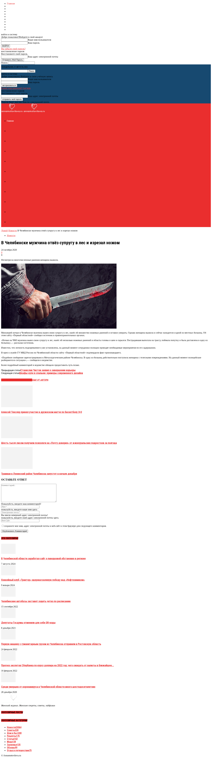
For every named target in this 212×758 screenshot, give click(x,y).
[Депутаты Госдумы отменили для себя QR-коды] (8, 617)
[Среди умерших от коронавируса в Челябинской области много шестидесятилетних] (8, 681)
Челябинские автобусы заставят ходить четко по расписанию (36, 601)
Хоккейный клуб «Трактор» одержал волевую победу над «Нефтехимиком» (43, 579)
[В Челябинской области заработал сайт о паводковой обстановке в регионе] (8, 553)
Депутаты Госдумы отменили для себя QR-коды (28, 622)
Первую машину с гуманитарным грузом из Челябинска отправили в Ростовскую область (51, 643)
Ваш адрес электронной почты (43, 56)
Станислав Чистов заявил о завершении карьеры (48, 370)
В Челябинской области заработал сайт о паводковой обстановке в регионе (43, 558)
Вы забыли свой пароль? (13, 49)
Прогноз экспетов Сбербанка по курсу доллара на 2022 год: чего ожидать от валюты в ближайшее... (57, 665)
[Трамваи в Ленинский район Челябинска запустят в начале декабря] (17, 468)
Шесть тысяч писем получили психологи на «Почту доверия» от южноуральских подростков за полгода (59, 442)
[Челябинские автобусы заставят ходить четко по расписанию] (8, 596)
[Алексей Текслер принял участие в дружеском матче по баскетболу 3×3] (17, 406)
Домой (4, 230)
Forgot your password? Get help (16, 88)
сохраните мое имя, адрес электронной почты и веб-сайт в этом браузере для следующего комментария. (55, 526)
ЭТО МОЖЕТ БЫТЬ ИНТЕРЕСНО (16, 380)
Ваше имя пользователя (39, 40)
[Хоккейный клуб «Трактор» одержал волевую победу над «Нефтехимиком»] (8, 574)
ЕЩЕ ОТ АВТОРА (40, 380)
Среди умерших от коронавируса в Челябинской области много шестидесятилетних (48, 686)
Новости (12, 230)
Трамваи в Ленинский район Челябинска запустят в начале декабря (39, 473)
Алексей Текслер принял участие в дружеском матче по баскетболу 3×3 (41, 412)
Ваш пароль (34, 43)
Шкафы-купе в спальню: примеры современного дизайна (51, 373)
